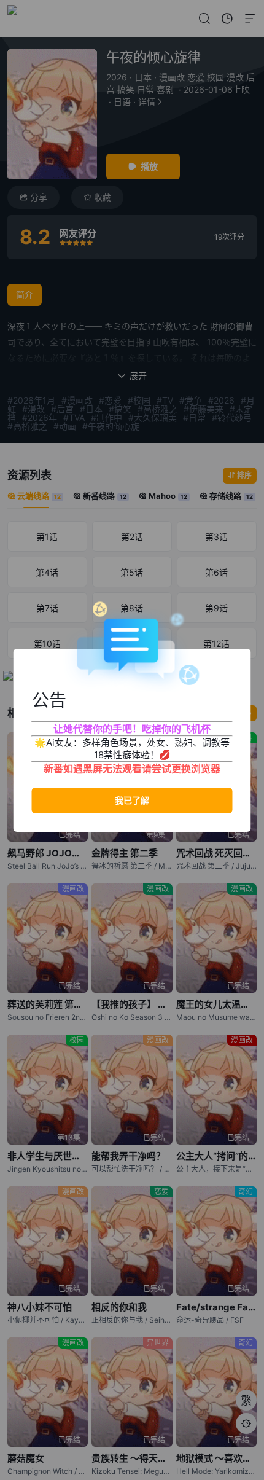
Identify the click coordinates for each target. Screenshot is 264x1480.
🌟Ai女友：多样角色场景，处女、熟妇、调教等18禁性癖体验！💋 (132, 749)
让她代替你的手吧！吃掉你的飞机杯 (132, 728)
